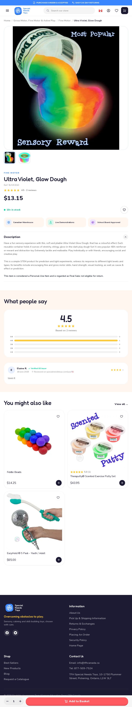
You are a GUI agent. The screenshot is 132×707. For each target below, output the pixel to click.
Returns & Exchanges (82, 624)
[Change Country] (100, 10)
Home (7, 20)
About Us (74, 613)
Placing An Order (79, 634)
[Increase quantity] (20, 701)
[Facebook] (7, 633)
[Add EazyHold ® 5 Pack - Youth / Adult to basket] (59, 560)
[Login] (108, 10)
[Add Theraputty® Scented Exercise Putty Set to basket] (122, 483)
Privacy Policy (77, 629)
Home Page (76, 645)
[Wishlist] (116, 10)
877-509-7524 (83, 668)
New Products (12, 668)
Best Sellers (11, 663)
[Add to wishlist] (58, 416)
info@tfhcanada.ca (88, 663)
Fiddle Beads (14, 472)
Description (12, 237)
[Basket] (124, 10)
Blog (6, 674)
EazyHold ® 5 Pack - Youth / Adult (26, 553)
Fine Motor (65, 20)
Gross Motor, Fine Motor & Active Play (34, 20)
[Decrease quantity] (7, 701)
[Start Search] (48, 10)
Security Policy (78, 640)
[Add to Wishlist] (124, 210)
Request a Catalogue (16, 679)
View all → (121, 404)
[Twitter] (15, 633)
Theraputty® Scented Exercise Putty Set (93, 476)
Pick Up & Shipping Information (87, 618)
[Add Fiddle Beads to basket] (59, 483)
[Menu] (7, 10)
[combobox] (72, 10)
